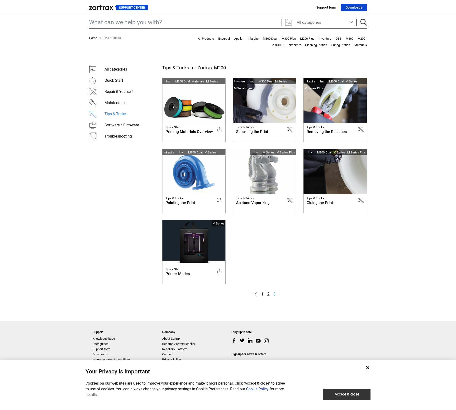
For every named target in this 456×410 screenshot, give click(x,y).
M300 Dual (270, 38)
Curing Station (340, 45)
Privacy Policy (171, 359)
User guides (101, 344)
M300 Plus (289, 38)
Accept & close (347, 394)
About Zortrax (171, 338)
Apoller (238, 38)
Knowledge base (104, 338)
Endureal (224, 38)
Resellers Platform (174, 349)
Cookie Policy (257, 389)
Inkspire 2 (294, 45)
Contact (167, 354)
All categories (309, 22)
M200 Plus (307, 38)
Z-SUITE (277, 45)
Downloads (354, 7)
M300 (349, 38)
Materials (360, 45)
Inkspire (253, 38)
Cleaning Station (316, 45)
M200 (361, 38)
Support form (326, 7)
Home (93, 38)
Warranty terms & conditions (112, 359)
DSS (339, 38)
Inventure (325, 38)
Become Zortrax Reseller (178, 344)
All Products (206, 38)
